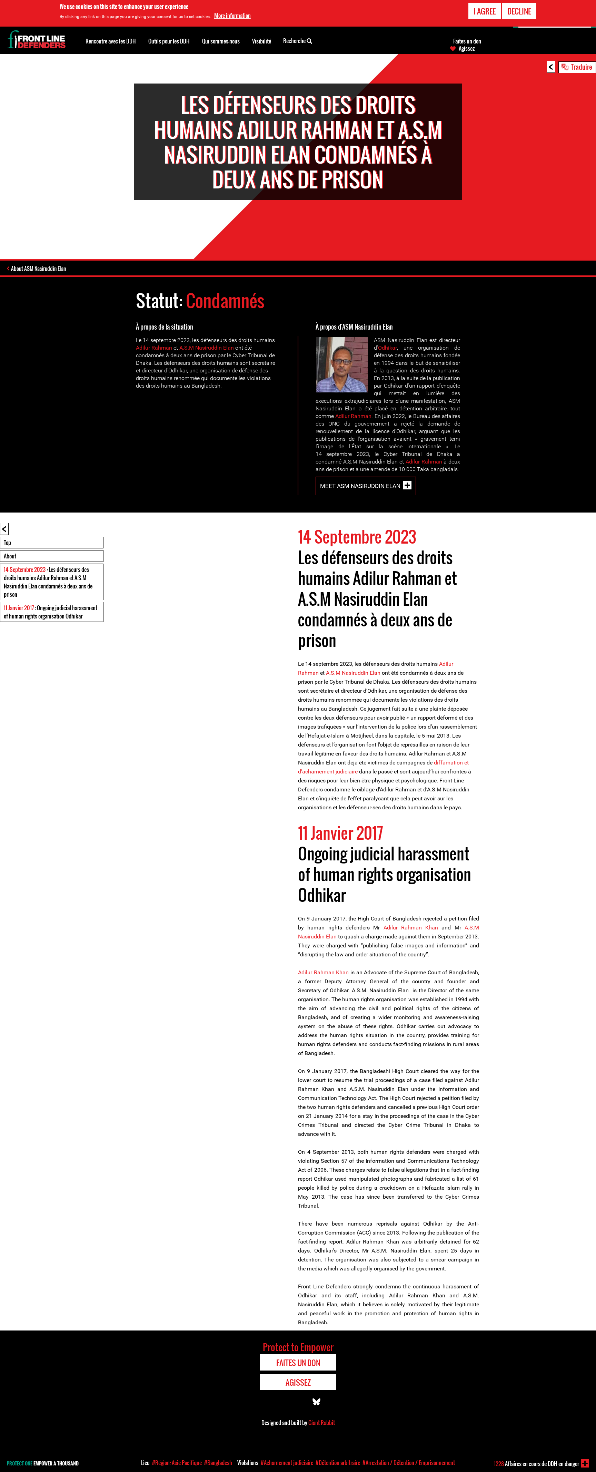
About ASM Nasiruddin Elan (38, 268)
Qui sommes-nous (221, 41)
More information (232, 15)
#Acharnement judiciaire (287, 1463)
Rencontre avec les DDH (111, 41)
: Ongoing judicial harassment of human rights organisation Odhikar (50, 612)
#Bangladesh (218, 1463)
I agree (485, 11)
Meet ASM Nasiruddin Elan (360, 485)
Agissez (467, 48)
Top (7, 542)
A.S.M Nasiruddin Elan (206, 347)
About (10, 556)
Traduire (581, 66)
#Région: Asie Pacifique (177, 1463)
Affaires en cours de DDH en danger (536, 1464)
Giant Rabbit (321, 1423)
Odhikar (387, 347)
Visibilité (261, 41)
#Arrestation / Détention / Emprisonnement (408, 1463)
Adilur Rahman (154, 347)
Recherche (295, 41)
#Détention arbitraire (338, 1463)
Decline (519, 11)
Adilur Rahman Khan (411, 927)
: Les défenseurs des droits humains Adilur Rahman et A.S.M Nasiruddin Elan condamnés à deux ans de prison (48, 581)
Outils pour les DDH (169, 41)
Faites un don (467, 41)
